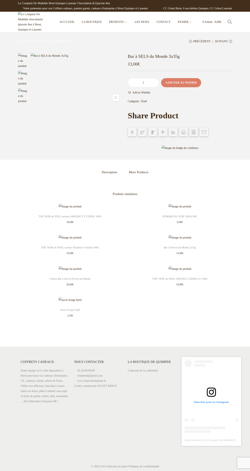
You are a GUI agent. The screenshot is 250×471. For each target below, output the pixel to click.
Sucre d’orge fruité (70, 310)
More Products (138, 172)
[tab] (109, 172)
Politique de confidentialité (143, 466)
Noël (32, 41)
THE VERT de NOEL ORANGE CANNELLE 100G (180, 278)
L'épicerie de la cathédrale (143, 370)
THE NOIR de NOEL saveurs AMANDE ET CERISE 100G (70, 216)
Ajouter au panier (181, 82)
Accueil (22, 41)
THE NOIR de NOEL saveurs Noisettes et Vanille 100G (70, 247)
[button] (139, 92)
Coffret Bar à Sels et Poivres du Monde (70, 278)
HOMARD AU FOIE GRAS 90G (180, 216)
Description (109, 172)
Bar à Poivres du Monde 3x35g (180, 247)
